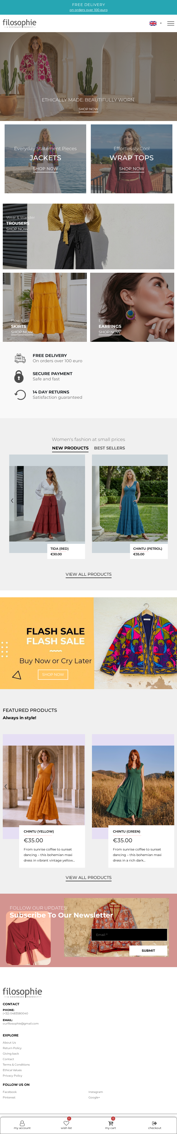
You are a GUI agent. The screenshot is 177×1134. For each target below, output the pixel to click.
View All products (89, 574)
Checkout (154, 1128)
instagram (95, 1092)
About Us (9, 1042)
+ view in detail (47, 503)
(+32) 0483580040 (15, 1013)
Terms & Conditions (16, 1064)
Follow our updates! (39, 908)
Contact (8, 1059)
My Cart (110, 1123)
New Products (70, 448)
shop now (53, 674)
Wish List (66, 1123)
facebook (10, 1092)
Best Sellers (109, 448)
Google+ (94, 1097)
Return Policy (12, 1048)
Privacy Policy (12, 1075)
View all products (89, 877)
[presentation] (12, 499)
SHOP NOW (45, 168)
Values (12, 1070)
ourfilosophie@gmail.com (21, 1023)
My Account (22, 1128)
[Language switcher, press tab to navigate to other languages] (155, 23)
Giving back (11, 1053)
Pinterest (9, 1097)
